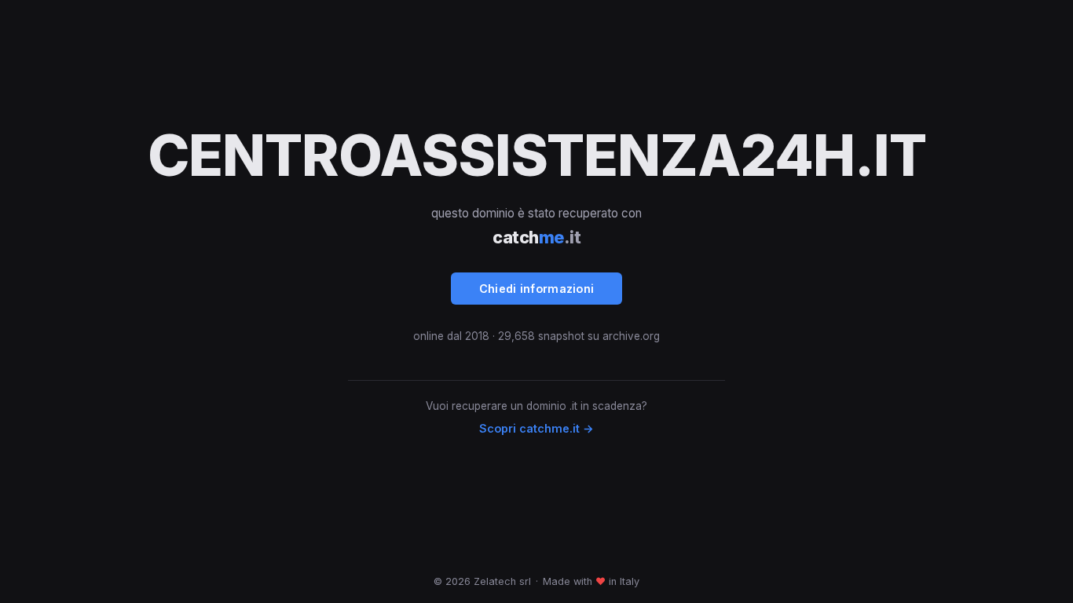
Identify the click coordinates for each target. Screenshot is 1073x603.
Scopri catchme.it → (536, 428)
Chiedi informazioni (537, 288)
